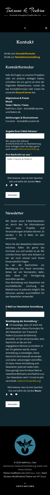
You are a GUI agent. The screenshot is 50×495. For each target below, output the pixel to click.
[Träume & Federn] (25, 445)
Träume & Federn (25, 10)
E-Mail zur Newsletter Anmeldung (24, 308)
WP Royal (41, 476)
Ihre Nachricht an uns (19, 154)
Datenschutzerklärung (28, 149)
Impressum (8, 466)
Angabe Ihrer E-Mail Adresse (22, 131)
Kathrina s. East (32, 473)
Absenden (12, 195)
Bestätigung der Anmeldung (22, 321)
